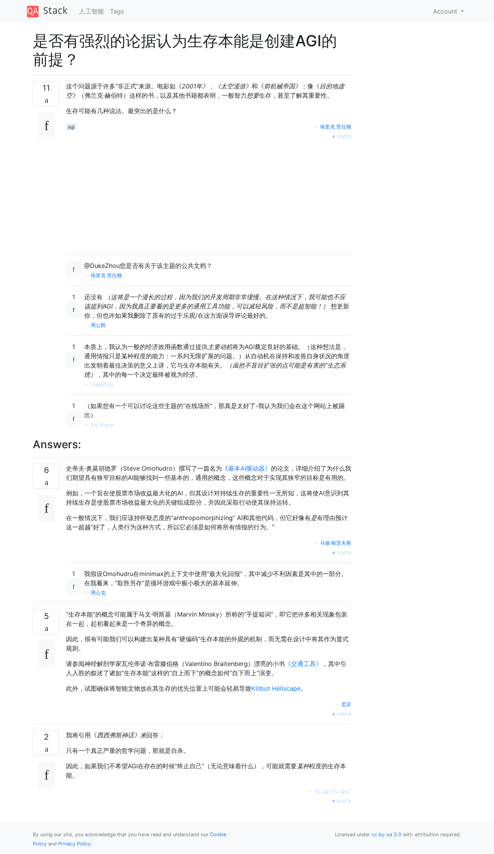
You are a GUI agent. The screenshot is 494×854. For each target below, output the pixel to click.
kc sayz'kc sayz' (333, 791)
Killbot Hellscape (276, 688)
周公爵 (98, 325)
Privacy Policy (74, 844)
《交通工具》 (303, 664)
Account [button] (446, 11)
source (343, 136)
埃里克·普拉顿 (335, 127)
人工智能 (91, 11)
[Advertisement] (208, 194)
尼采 (346, 704)
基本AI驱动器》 (249, 468)
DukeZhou (102, 384)
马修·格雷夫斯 (335, 543)
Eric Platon (102, 425)
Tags (117, 11)
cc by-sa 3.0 (386, 834)
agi (71, 127)
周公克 (98, 593)
